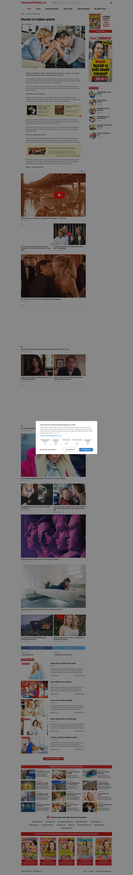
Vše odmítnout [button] (70, 449)
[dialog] (66, 437)
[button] (66, 435)
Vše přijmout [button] (86, 449)
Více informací (56, 433)
